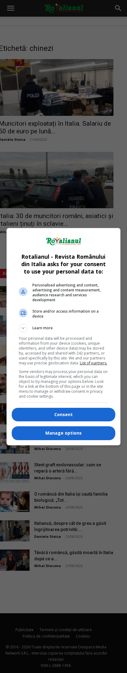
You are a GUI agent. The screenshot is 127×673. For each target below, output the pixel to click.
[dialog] (63, 336)
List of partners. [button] (93, 363)
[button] (64, 328)
